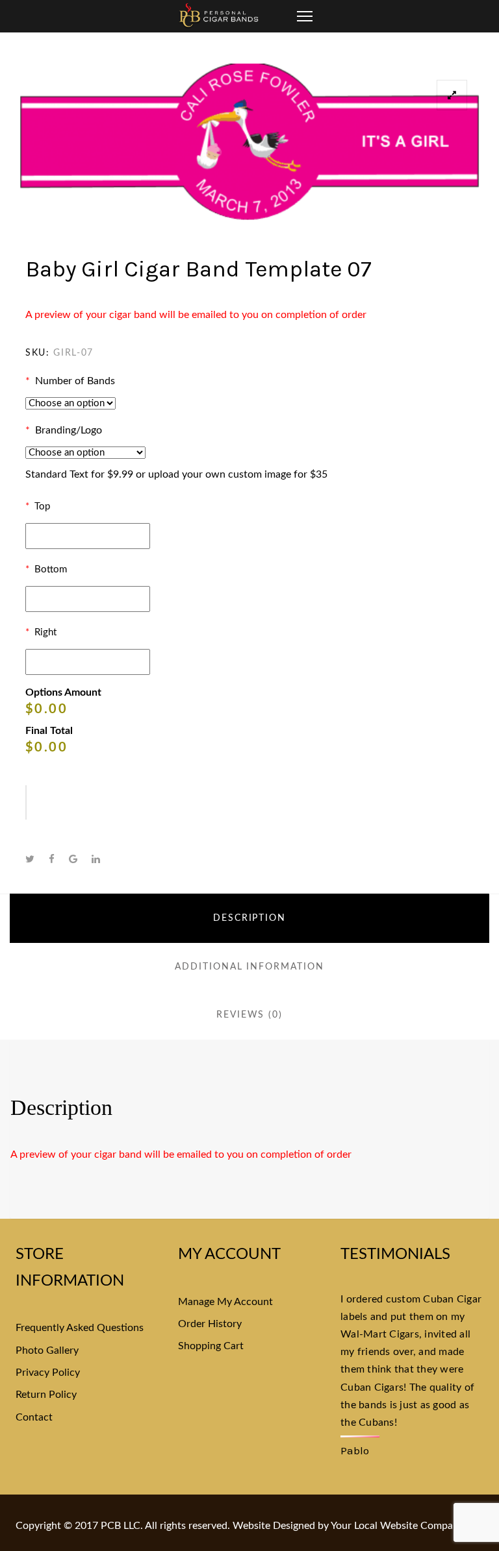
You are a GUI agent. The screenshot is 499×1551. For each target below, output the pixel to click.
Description (249, 918)
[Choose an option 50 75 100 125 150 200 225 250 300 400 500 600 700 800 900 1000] (70, 403)
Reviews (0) (249, 1015)
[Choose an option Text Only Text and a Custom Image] (85, 452)
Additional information (249, 966)
